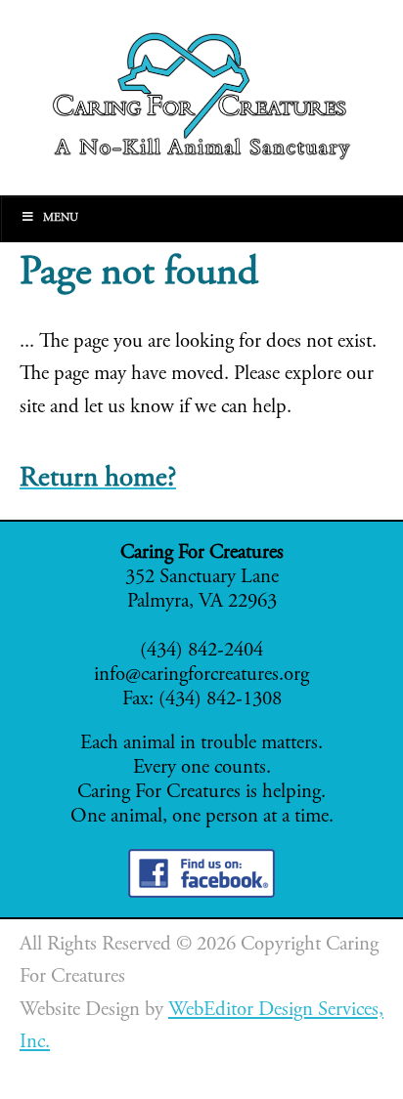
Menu (60, 218)
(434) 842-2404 (201, 651)
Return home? (98, 479)
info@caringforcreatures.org (201, 675)
